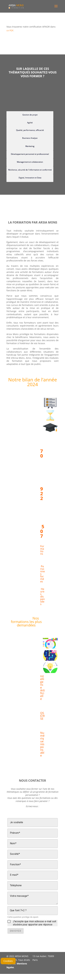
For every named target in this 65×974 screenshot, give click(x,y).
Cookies (8, 961)
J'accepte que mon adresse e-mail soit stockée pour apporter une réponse (34, 923)
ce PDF (9, 30)
